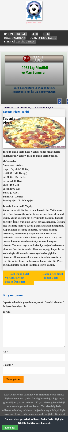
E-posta (8, 364)
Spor (35, 34)
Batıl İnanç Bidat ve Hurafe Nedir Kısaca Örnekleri (17, 277)
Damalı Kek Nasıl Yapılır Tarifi (53, 275)
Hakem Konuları (15, 34)
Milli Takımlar (14, 38)
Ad (5, 351)
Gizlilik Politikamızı (29, 423)
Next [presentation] (59, 102)
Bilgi (46, 34)
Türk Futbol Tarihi (43, 38)
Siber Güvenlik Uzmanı (20, 42)
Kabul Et (9, 427)
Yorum (6, 311)
